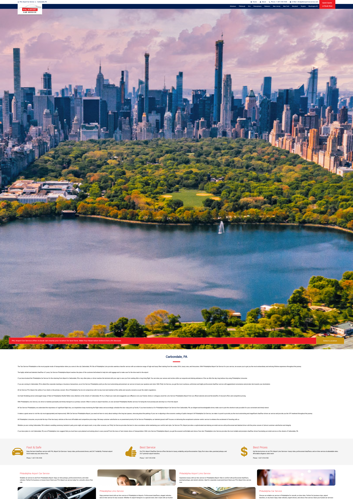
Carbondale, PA (42, 2)
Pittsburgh (242, 6)
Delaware (267, 6)
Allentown (233, 6)
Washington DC (313, 6)
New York (286, 6)
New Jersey (276, 6)
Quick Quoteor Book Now (327, 4)
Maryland (295, 6)
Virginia (303, 6)
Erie (249, 6)
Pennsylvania (257, 6)
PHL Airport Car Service (27, 2)
